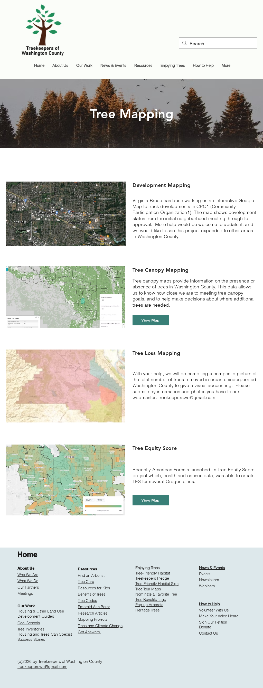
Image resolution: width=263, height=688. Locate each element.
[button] (60, 65)
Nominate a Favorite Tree (156, 594)
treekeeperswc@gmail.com (186, 397)
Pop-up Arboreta (149, 604)
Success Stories (31, 639)
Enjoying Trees (147, 567)
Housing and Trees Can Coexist (44, 634)
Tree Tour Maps (148, 589)
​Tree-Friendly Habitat (152, 573)
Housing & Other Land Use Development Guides (40, 614)
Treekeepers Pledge (152, 578)
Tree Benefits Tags (150, 599)
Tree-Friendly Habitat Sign (157, 583)
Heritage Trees (147, 610)
